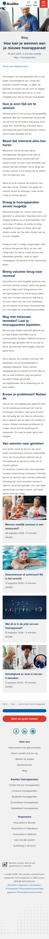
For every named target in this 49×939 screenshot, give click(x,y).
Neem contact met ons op (24, 753)
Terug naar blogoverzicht (15, 66)
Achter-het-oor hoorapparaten (24, 785)
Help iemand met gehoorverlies (24, 747)
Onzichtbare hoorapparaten (24, 802)
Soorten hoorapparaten (24, 779)
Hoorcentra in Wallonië (24, 834)
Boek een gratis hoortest (24, 718)
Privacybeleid (12, 888)
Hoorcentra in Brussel (24, 822)
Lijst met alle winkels (24, 839)
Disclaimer (12, 885)
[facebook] (16, 731)
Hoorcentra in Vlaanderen (24, 828)
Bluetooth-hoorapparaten (24, 796)
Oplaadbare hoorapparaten (24, 808)
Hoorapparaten (28, 57)
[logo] (10, 3)
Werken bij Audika (24, 759)
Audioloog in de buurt (24, 845)
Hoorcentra (24, 817)
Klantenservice (24, 764)
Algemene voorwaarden (30, 885)
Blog (24, 770)
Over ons (24, 742)
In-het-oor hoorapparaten (24, 790)
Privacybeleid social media (30, 892)
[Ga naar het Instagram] (33, 731)
